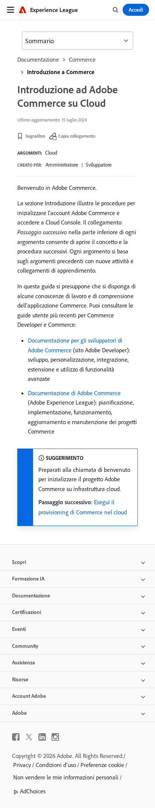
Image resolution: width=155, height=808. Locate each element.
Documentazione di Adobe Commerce (74, 393)
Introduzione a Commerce (60, 72)
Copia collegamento (76, 136)
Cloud (51, 152)
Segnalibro (35, 136)
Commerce (82, 59)
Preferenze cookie (102, 765)
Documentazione (38, 59)
